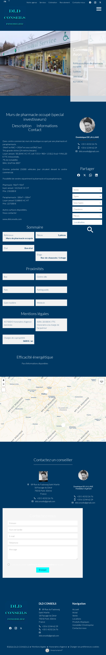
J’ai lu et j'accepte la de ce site (37, 564)
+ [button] (3, 380)
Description (21, 125)
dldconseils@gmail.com (89, 151)
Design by (56, 650)
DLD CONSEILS (47, 603)
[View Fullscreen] (3, 390)
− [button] (3, 384)
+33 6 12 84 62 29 (89, 147)
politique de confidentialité (41, 564)
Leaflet (103, 440)
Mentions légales (39, 646)
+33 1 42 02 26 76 (89, 144)
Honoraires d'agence (58, 646)
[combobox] (87, 189)
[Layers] (101, 381)
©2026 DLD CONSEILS (18, 647)
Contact (34, 129)
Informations (47, 125)
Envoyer (43, 570)
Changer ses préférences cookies (84, 646)
